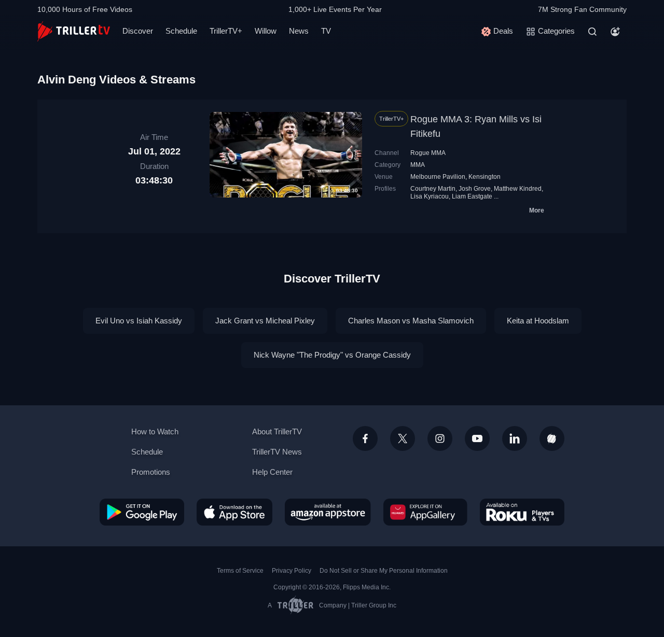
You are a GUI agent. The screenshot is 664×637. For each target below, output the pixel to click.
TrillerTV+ (226, 30)
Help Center (272, 472)
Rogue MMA (428, 153)
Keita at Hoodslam (538, 320)
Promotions (150, 472)
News (299, 30)
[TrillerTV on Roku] (522, 512)
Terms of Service (240, 570)
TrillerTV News (277, 451)
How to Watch (154, 431)
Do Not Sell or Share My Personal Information (384, 570)
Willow (265, 30)
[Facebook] (365, 438)
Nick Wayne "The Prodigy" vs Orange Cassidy (332, 354)
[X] (402, 438)
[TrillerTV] (73, 31)
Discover (137, 30)
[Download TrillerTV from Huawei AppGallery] (425, 512)
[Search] (592, 31)
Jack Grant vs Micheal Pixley (265, 320)
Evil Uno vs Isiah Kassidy (138, 320)
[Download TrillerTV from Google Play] (142, 512)
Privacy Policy (291, 570)
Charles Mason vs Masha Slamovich (411, 320)
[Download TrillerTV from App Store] (234, 512)
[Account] (615, 31)
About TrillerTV (277, 431)
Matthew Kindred (518, 188)
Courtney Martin (432, 188)
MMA (417, 164)
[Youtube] (477, 438)
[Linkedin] (514, 438)
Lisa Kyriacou (429, 196)
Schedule (181, 30)
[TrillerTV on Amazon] (328, 512)
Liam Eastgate (472, 196)
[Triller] (552, 438)
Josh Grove (475, 188)
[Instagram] (439, 438)
